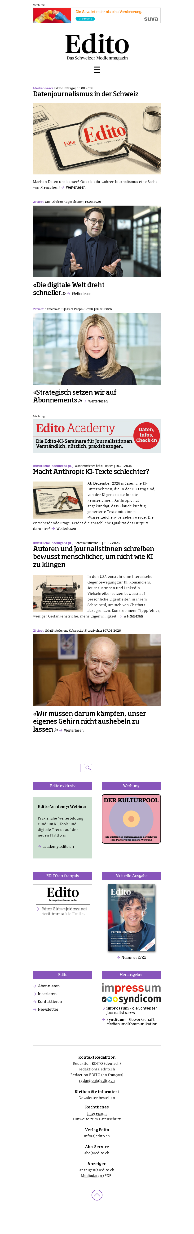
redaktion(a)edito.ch (97, 1069)
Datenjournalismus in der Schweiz (85, 94)
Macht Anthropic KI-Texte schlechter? (91, 472)
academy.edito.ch (58, 847)
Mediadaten (92, 1175)
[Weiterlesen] (97, 141)
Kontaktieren (50, 1002)
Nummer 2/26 (133, 958)
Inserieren (47, 994)
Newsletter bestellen (97, 1097)
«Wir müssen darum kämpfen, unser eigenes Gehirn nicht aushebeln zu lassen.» (89, 722)
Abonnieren (49, 986)
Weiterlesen (76, 187)
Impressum (97, 1113)
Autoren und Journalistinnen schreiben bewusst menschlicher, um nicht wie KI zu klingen (93, 557)
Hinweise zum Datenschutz (97, 1119)
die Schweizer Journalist (131, 1010)
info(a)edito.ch (97, 1136)
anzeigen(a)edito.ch (96, 1170)
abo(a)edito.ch (97, 1153)
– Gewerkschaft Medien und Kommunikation (132, 1022)
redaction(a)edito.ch (97, 1080)
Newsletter (48, 1010)
